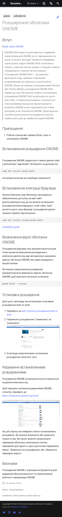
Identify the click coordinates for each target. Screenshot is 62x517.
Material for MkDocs (19, 507)
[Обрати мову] (51, 3)
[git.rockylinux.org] (14, 512)
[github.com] (9, 512)
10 (31, 3)
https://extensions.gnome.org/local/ (20, 395)
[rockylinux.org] (19, 512)
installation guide (10, 227)
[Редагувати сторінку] (58, 17)
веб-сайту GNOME (13, 46)
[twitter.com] (4, 512)
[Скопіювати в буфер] (59, 171)
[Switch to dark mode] (44, 3)
